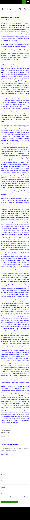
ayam (2, 2)
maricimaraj (12, 11)
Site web (3, 487)
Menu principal (28, 2)
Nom (2, 474)
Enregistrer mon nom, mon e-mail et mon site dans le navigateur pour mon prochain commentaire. (15, 495)
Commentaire (5, 454)
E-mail (3, 481)
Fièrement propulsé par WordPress (8, 518)
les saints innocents (5, 431)
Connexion (3, 511)
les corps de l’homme (6, 437)
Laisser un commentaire (22, 11)
